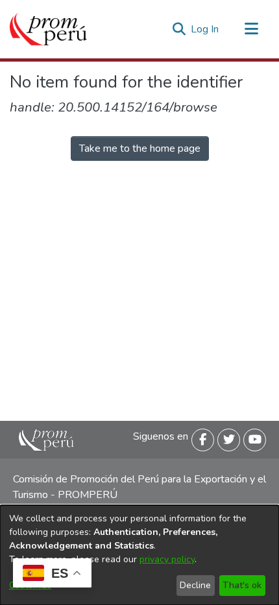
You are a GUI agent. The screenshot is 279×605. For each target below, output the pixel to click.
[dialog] (139, 555)
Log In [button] (205, 29)
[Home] (48, 29)
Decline (195, 585)
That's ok (242, 585)
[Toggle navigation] (251, 29)
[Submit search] (179, 29)
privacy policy (167, 559)
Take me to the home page (139, 148)
